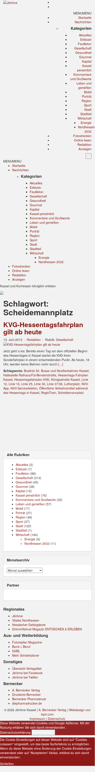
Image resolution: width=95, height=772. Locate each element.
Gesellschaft (82, 48)
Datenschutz (56, 718)
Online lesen (82, 140)
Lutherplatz (72, 384)
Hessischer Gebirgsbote (29, 624)
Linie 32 (39, 384)
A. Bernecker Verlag (26, 690)
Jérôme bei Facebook (27, 673)
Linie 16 (14, 384)
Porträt (86, 96)
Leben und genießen (83, 85)
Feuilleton (84, 44)
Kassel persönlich (84, 67)
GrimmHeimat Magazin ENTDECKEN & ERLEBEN (47, 629)
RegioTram (48, 392)
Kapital (86, 61)
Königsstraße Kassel (65, 379)
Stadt (87, 109)
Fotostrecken (82, 136)
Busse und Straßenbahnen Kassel (65, 370)
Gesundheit (83, 52)
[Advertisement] (47, 422)
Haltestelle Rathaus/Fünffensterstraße (29, 375)
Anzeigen (84, 149)
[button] (82, 13)
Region (86, 101)
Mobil (87, 92)
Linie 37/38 (54, 384)
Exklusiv (85, 39)
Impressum (37, 718)
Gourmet (85, 57)
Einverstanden (43, 732)
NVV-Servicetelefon (24, 388)
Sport (87, 105)
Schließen (7, 763)
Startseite (84, 17)
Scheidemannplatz (71, 392)
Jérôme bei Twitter (25, 677)
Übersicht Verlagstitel (26, 668)
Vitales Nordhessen (25, 620)
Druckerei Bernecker (26, 694)
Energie (86, 122)
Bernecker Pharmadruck (29, 699)
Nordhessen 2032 (86, 129)
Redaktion (84, 144)
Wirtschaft (84, 118)
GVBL (16, 651)
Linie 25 (26, 384)
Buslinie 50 (31, 370)
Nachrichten (83, 22)
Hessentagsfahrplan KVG (31, 379)
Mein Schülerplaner (25, 655)
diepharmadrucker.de (27, 703)
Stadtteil (85, 114)
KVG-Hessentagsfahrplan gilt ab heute (43, 328)
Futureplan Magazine (27, 642)
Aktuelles (85, 35)
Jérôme (17, 616)
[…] (60, 364)
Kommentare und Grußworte (80, 76)
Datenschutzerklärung (15, 732)
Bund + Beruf (21, 646)
